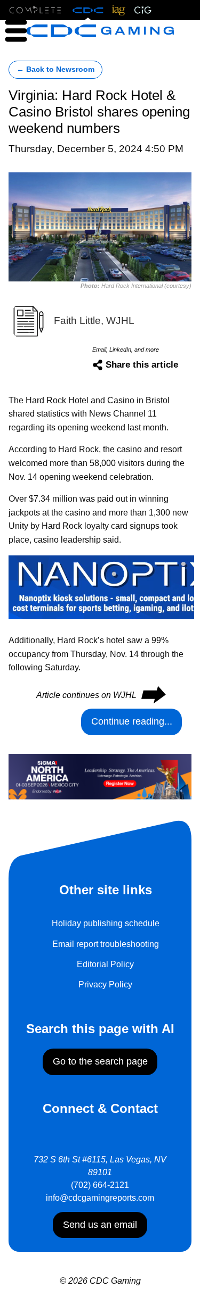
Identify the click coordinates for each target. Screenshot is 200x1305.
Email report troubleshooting (105, 944)
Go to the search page (100, 1061)
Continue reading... (131, 721)
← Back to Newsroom (55, 69)
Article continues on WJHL (100, 695)
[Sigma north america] (100, 775)
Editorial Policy (105, 964)
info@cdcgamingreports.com (100, 1197)
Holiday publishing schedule (105, 923)
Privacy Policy (105, 984)
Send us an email (100, 1224)
